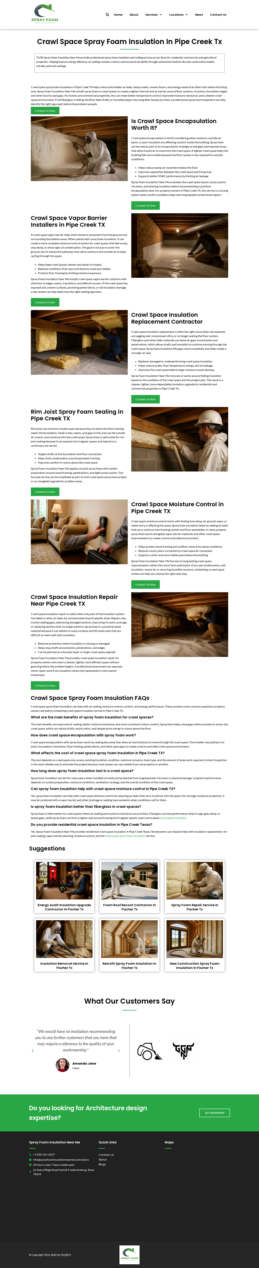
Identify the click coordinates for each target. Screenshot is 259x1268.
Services (151, 15)
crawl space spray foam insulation (125, 835)
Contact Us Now (45, 110)
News (199, 15)
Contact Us (218, 15)
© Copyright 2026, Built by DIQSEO (50, 1254)
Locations (176, 15)
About (134, 15)
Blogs (102, 1164)
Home (118, 15)
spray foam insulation (173, 817)
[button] (107, 15)
